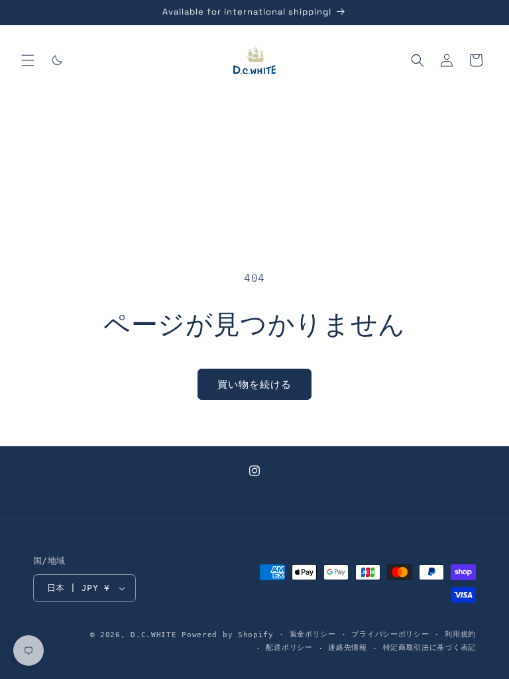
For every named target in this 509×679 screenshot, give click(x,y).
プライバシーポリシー (390, 634)
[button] (27, 60)
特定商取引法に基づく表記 (429, 647)
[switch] (57, 60)
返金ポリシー (313, 634)
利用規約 (460, 634)
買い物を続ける (254, 385)
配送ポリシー (289, 647)
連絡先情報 (347, 647)
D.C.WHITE (153, 635)
